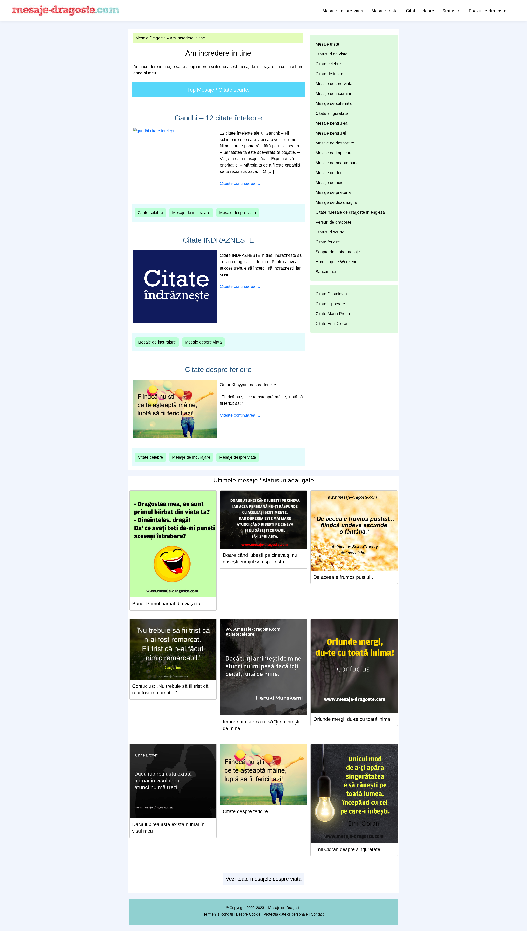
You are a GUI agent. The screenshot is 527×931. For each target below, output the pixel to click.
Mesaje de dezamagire (336, 202)
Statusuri (451, 10)
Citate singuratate (332, 113)
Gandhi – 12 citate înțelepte (218, 118)
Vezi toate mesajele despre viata (263, 879)
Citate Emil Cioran (332, 323)
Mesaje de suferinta (334, 103)
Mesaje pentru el (331, 133)
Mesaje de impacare (334, 153)
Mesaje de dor (329, 172)
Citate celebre (420, 10)
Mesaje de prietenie (333, 192)
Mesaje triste (385, 10)
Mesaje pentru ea (331, 123)
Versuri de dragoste (333, 222)
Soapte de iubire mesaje (338, 252)
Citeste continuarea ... (240, 183)
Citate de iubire (329, 74)
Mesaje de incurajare (191, 212)
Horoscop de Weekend (336, 261)
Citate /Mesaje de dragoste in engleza (350, 212)
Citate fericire (328, 242)
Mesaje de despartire (335, 143)
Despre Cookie (248, 914)
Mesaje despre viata (343, 10)
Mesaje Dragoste (150, 38)
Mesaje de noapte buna (337, 163)
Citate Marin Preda (333, 313)
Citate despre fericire (218, 369)
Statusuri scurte (330, 232)
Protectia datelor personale (286, 914)
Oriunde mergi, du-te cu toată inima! (352, 719)
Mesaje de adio (329, 182)
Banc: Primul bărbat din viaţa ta (166, 603)
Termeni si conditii (218, 914)
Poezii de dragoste (487, 10)
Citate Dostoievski (332, 294)
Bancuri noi (326, 271)
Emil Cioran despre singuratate (346, 849)
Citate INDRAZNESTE (218, 240)
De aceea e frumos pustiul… (344, 577)
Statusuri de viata (331, 54)
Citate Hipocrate (330, 303)
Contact (317, 914)
